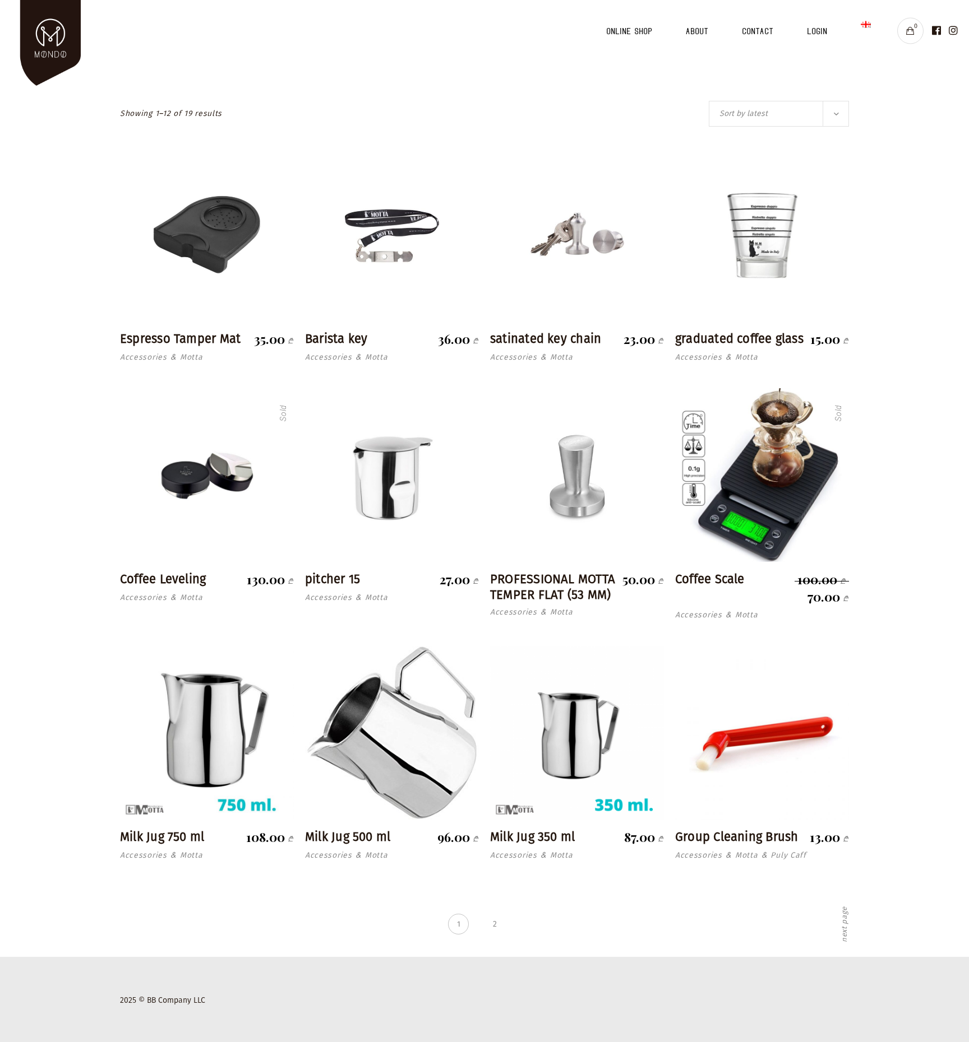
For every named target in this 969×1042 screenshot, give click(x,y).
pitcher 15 (332, 579)
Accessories (143, 357)
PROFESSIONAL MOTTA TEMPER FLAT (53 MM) (552, 587)
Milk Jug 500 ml (347, 836)
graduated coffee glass (739, 338)
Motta (191, 357)
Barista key (336, 338)
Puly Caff (788, 855)
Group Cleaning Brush (736, 836)
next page (845, 924)
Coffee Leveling (163, 579)
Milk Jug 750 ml (162, 836)
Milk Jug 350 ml (532, 836)
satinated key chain (545, 338)
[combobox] (779, 114)
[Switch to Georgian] (866, 31)
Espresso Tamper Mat (180, 338)
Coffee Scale (710, 579)
